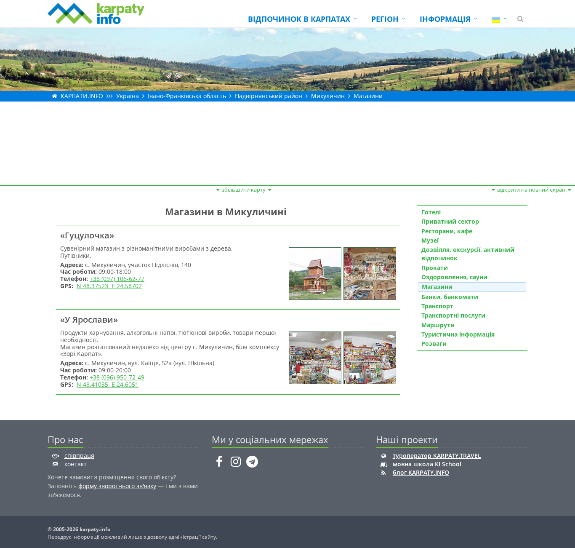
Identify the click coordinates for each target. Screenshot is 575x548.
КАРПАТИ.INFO (82, 96)
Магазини (368, 96)
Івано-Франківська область (187, 96)
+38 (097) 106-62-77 (117, 279)
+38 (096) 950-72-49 (117, 377)
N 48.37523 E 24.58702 (109, 286)
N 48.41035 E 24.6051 (107, 384)
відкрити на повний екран (531, 189)
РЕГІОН (385, 19)
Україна (127, 96)
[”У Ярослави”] (314, 357)
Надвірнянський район (268, 96)
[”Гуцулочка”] (314, 273)
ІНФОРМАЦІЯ (445, 19)
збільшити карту (244, 189)
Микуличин (328, 96)
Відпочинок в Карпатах (299, 19)
